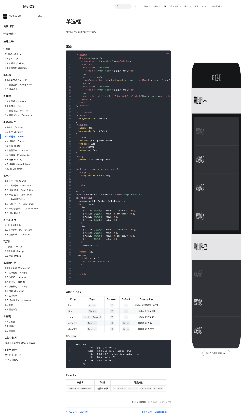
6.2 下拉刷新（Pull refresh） (19, 230)
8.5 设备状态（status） (16, 286)
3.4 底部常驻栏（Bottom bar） (20, 115)
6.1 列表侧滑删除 (13, 225)
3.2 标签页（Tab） (14, 106)
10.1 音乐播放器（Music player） (21, 343)
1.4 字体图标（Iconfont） (17, 68)
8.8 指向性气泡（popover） (18, 300)
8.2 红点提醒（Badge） (16, 272)
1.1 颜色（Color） (13, 54)
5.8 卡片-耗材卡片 (14, 213)
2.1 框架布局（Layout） (16, 80)
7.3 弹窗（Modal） (14, 255)
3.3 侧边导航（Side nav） (18, 110)
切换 (40, 16)
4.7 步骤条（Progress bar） (19, 155)
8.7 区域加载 (11, 295)
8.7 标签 (9, 305)
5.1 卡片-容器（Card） (16, 181)
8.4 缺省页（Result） (15, 281)
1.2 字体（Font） (13, 58)
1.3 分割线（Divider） (15, 63)
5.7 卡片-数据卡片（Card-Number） (23, 208)
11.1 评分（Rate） (13, 355)
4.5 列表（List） (13, 145)
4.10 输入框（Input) (14, 168)
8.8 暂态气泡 (11, 309)
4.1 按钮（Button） (14, 127)
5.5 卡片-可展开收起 (15, 199)
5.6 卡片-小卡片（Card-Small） (20, 204)
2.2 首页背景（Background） (19, 84)
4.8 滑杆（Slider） (14, 159)
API (165, 6)
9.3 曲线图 (10, 330)
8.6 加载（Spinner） (15, 291)
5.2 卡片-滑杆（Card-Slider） (19, 185)
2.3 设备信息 (11, 89)
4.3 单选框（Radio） (15, 136)
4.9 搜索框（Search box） (18, 164)
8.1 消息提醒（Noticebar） (18, 268)
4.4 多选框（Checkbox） (17, 141)
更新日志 (8, 26)
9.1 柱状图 (10, 321)
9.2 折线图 (10, 326)
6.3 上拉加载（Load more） (18, 234)
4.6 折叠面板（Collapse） (17, 150)
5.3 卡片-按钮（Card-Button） (20, 190)
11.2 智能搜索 (11, 359)
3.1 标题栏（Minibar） (16, 101)
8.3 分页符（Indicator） (17, 277)
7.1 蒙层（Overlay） (15, 246)
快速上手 (8, 41)
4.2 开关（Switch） (14, 132)
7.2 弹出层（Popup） (15, 251)
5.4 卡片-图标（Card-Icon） (19, 194)
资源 (196, 6)
